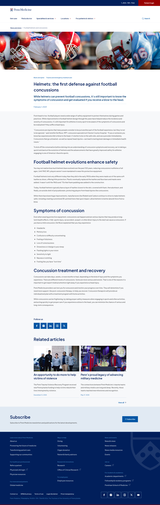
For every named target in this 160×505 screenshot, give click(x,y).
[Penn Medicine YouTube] (138, 495)
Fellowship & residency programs (118, 481)
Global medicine (16, 485)
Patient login (149, 3)
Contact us (14, 494)
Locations (65, 18)
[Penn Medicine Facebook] (104, 495)
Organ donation (63, 450)
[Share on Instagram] (44, 326)
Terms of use (38, 494)
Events (107, 454)
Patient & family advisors (67, 454)
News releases (110, 446)
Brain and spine (39, 77)
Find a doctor (26, 18)
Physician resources (18, 474)
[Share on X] (64, 326)
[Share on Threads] (57, 326)
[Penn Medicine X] (131, 495)
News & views (110, 441)
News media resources (114, 450)
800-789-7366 (129, 3)
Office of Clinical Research (67, 470)
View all (121, 402)
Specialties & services (45, 18)
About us (13, 441)
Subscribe (131, 419)
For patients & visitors (84, 18)
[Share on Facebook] (37, 326)
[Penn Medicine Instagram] (111, 495)
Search (147, 18)
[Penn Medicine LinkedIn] (118, 495)
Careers (108, 465)
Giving (59, 441)
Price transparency (67, 494)
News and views (15, 28)
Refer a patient (16, 465)
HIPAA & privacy (26, 494)
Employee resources (65, 481)
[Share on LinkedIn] (50, 326)
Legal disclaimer (52, 494)
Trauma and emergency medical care (59, 77)
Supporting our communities (21, 454)
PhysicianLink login (17, 470)
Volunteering (62, 446)
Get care (13, 18)
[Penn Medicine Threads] (125, 495)
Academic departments (114, 476)
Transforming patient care (20, 450)
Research (61, 465)
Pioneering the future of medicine (23, 446)
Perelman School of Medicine (116, 485)
